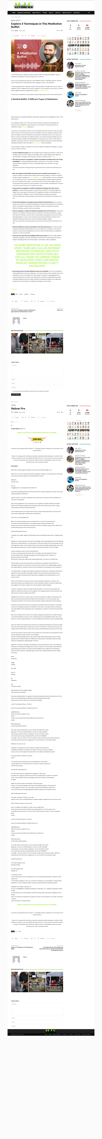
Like (70, 24)
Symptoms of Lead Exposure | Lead (19, 351)
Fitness (45, 12)
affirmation (39, 177)
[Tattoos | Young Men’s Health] (70, 94)
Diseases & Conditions (23, 12)
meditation (26, 294)
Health (51, 12)
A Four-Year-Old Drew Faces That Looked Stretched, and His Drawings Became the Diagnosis (83, 104)
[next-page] (14, 356)
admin (16, 30)
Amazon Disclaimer (57, 1034)
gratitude (32, 177)
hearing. (53, 156)
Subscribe (87, 24)
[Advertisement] (64, 5)
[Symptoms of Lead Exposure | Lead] (19, 343)
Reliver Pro (60, 310)
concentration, (37, 143)
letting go (24, 127)
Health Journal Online (16, 1034)
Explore (20, 294)
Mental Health (66, 12)
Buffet (16, 294)
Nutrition (76, 12)
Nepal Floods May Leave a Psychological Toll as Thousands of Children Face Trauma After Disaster (54, 349)
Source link (14, 289)
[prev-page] (12, 356)
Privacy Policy (77, 1034)
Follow (79, 24)
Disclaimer (70, 1034)
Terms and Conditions (86, 1034)
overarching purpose (43, 90)
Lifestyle (57, 12)
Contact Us (64, 1034)
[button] (89, 13)
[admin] (12, 31)
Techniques (32, 294)
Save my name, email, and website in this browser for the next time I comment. (31, 391)
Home (13, 12)
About (50, 1034)
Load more (78, 110)
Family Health (36, 12)
